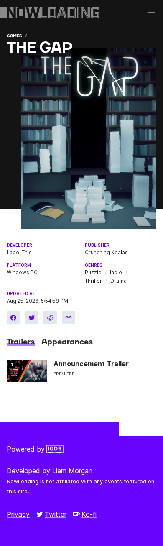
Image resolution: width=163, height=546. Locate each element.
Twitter (55, 514)
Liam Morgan (72, 471)
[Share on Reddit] (50, 317)
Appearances (67, 342)
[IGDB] (55, 449)
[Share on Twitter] (31, 317)
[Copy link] (68, 317)
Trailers (21, 342)
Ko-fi (89, 514)
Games (14, 35)
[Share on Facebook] (13, 317)
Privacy (18, 514)
